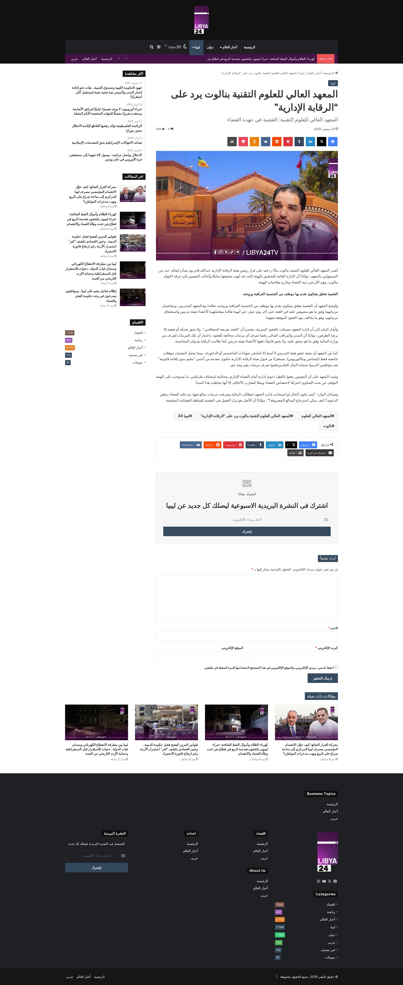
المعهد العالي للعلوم (317, 415)
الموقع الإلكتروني (232, 648)
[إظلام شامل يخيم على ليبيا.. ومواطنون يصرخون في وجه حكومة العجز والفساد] (133, 297)
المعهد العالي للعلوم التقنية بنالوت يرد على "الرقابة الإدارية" (246, 415)
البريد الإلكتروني (326, 648)
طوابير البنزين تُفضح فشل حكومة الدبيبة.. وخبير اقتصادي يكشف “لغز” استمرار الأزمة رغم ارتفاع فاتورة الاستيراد (169, 749)
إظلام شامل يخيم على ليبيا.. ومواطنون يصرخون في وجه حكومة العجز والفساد (90, 296)
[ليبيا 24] (201, 20)
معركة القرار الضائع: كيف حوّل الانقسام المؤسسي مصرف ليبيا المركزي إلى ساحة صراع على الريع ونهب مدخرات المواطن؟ (310, 749)
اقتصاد (138, 332)
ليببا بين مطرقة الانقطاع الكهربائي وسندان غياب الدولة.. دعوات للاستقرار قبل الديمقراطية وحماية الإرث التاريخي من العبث (97, 749)
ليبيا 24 (184, 415)
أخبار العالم (229, 47)
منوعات (137, 362)
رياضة (139, 340)
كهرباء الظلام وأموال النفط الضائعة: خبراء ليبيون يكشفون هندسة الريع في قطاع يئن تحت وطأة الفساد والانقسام (242, 59)
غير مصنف (135, 355)
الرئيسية (249, 47)
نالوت (327, 425)
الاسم (333, 628)
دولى (210, 47)
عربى (74, 59)
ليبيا (197, 47)
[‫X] (329, 881)
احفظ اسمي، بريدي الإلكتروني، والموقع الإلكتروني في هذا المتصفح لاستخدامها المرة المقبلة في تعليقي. (269, 667)
